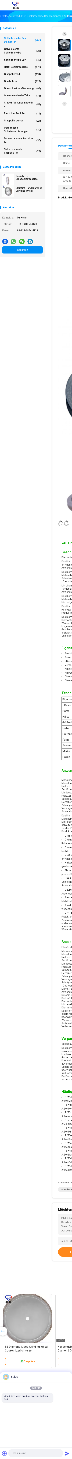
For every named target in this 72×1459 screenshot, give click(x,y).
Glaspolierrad (22, 74)
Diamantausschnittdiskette (22, 140)
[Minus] (67, 1377)
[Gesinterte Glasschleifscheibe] (8, 179)
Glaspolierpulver (22, 120)
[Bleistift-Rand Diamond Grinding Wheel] (8, 191)
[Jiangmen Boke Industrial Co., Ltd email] (5, 240)
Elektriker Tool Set (22, 113)
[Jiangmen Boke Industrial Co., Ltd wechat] (22, 240)
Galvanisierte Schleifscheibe (22, 51)
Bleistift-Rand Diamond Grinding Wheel (29, 189)
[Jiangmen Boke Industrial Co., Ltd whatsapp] (13, 240)
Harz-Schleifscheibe (22, 67)
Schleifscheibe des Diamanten (22, 40)
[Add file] (4, 1453)
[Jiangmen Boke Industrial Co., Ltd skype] (30, 240)
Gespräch (22, 249)
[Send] (67, 1453)
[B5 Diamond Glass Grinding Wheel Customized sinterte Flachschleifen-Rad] (27, 1318)
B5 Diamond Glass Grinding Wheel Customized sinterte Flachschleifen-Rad (26, 1350)
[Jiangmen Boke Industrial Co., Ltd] (15, 5)
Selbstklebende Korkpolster (22, 151)
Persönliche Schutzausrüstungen (22, 129)
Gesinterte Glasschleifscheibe (27, 177)
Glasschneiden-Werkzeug (22, 88)
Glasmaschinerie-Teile (22, 95)
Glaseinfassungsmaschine (22, 104)
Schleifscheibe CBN (22, 59)
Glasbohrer (22, 81)
